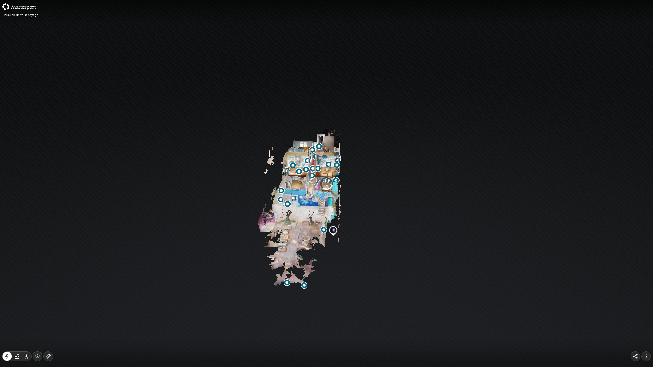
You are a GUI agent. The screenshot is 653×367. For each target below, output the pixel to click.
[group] (17, 356)
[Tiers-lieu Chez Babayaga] (326, 183)
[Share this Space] (635, 356)
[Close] (388, 44)
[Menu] (646, 356)
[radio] (7, 356)
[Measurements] (48, 356)
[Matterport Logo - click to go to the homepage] (19, 6)
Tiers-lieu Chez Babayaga (20, 15)
